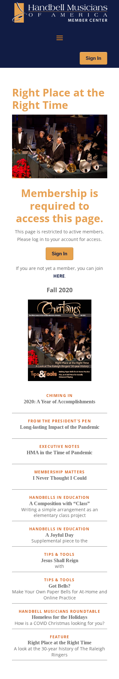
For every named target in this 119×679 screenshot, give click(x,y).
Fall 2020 (60, 290)
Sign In (93, 58)
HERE (59, 276)
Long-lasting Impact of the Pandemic (59, 427)
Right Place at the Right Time (59, 642)
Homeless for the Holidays (59, 617)
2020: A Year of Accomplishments (59, 401)
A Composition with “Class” (59, 503)
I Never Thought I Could (60, 478)
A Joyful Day (59, 535)
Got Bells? (59, 586)
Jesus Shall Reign (59, 560)
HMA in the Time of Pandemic (59, 452)
